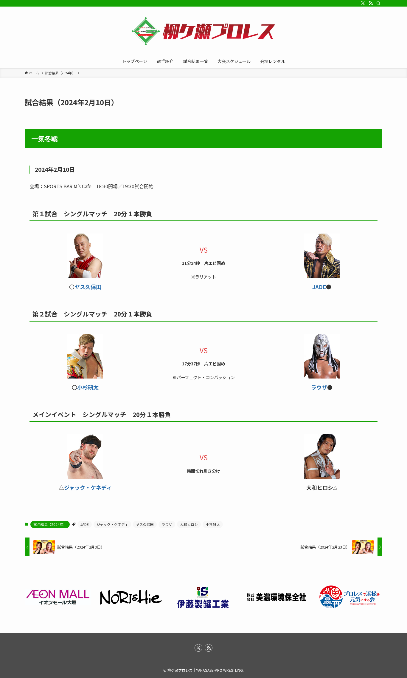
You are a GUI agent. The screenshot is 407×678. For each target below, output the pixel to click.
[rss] (371, 3)
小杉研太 (88, 387)
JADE (319, 287)
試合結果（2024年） (50, 524)
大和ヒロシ (189, 524)
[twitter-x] (363, 3)
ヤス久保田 (87, 287)
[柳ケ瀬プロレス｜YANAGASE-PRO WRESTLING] (203, 32)
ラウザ (319, 387)
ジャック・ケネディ (88, 487)
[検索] (378, 3)
